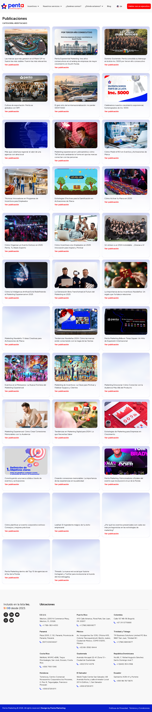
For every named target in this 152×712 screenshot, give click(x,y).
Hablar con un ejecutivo (139, 6)
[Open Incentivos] (38, 6)
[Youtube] (17, 614)
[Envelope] (11, 620)
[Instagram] (6, 614)
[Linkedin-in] (11, 614)
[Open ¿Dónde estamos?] (102, 6)
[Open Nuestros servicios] (61, 6)
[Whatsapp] (6, 620)
